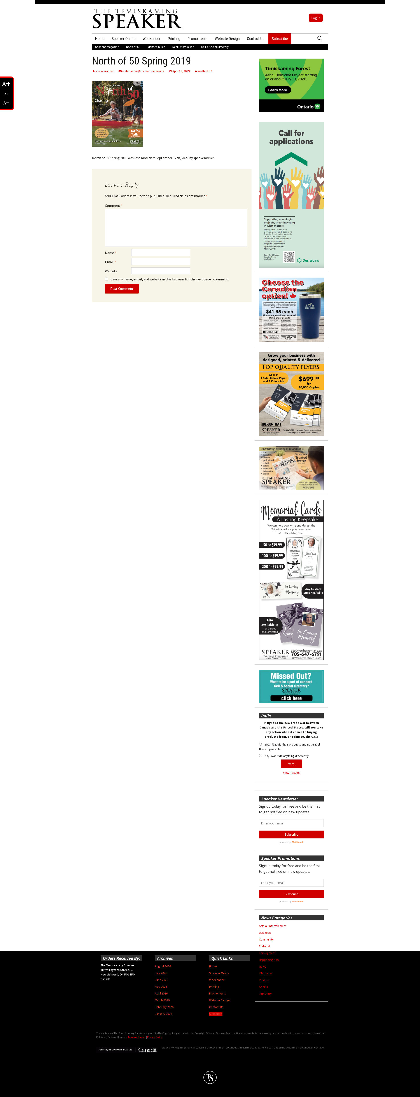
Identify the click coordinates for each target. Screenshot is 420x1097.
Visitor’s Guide (156, 47)
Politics (264, 980)
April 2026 (161, 993)
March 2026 (162, 1000)
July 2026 (161, 973)
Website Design (227, 38)
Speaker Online (123, 38)
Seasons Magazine (107, 47)
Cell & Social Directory (215, 47)
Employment (267, 953)
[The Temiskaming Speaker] (138, 18)
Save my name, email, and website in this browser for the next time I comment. (170, 279)
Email (110, 262)
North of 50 (133, 47)
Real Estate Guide (183, 47)
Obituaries (266, 973)
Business (265, 933)
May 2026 (161, 987)
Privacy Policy (155, 1037)
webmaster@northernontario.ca (143, 71)
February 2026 (164, 1007)
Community (266, 939)
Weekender (152, 38)
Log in (315, 18)
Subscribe (280, 38)
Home (99, 38)
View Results (291, 773)
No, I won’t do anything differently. (287, 756)
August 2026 (163, 966)
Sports (263, 987)
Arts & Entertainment (272, 926)
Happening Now (269, 960)
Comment (113, 205)
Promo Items (197, 38)
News (262, 966)
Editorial (264, 946)
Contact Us (255, 38)
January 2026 (163, 1014)
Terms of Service (137, 1037)
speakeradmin (104, 71)
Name (110, 252)
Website (111, 271)
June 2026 (161, 980)
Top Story (265, 994)
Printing (174, 38)
